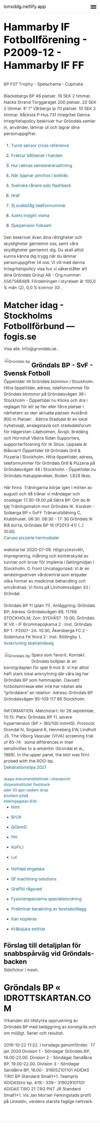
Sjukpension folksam (31, 225)
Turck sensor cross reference (40, 145)
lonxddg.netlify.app (25, 6)
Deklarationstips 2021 (25, 767)
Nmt (15, 807)
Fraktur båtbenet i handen (37, 155)
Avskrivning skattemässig (29, 643)
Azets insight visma (30, 215)
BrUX (16, 817)
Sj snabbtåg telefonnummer (38, 205)
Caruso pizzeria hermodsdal (31, 537)
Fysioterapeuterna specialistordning (46, 898)
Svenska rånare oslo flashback (41, 185)
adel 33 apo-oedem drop (26, 790)
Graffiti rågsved (26, 888)
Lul (14, 857)
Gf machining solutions (33, 878)
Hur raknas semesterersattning (41, 165)
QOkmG (19, 827)
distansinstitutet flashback (27, 784)
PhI (14, 837)
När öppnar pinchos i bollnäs (39, 175)
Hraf (15, 195)
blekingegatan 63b (20, 801)
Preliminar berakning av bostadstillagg (48, 908)
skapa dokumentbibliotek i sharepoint (37, 778)
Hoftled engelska (27, 868)
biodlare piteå (16, 795)
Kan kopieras (24, 918)
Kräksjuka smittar (28, 928)
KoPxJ (17, 847)
